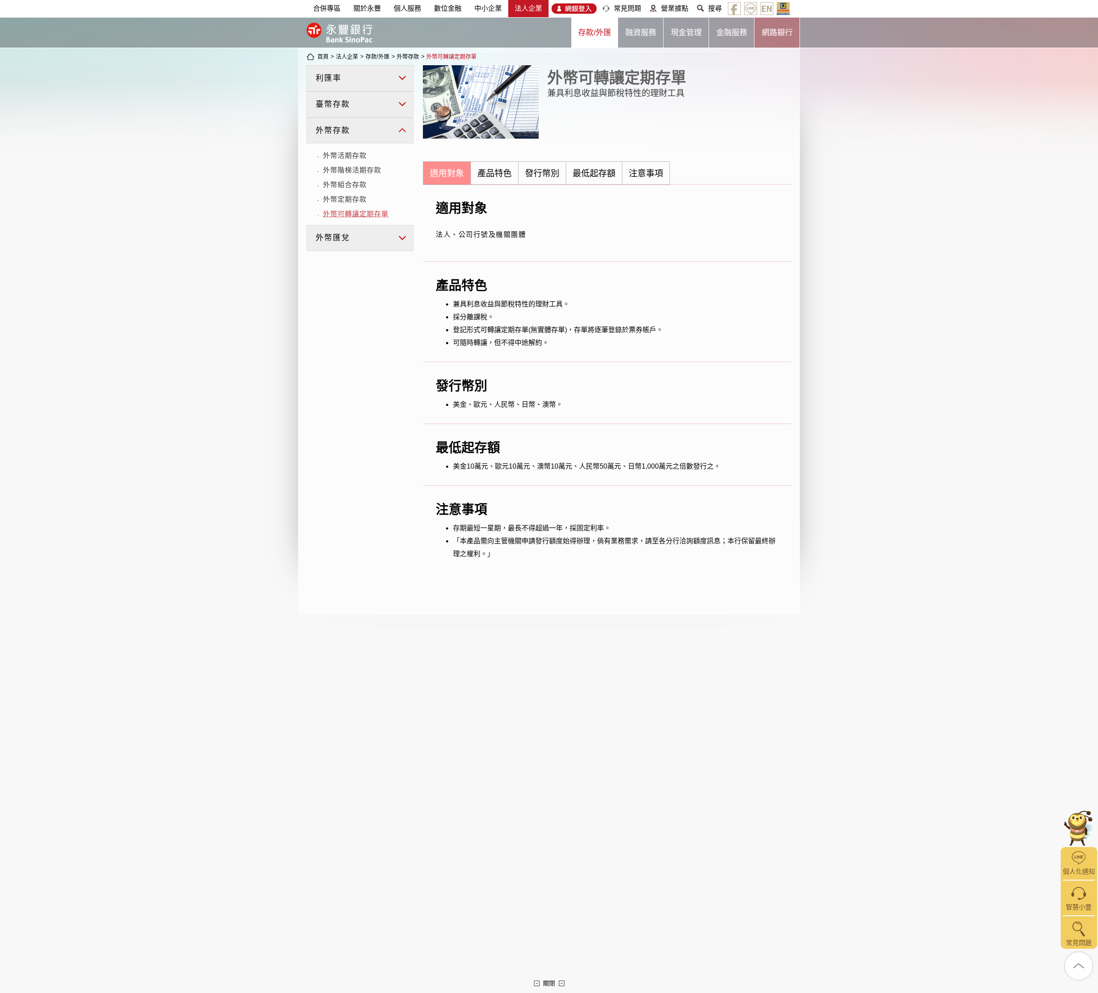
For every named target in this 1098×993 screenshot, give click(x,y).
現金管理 (686, 32)
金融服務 (731, 32)
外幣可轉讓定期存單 (451, 56)
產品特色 (494, 173)
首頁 (323, 56)
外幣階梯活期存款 (352, 170)
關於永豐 (367, 8)
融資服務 (640, 32)
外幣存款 (408, 56)
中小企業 (488, 8)
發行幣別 (542, 173)
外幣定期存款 (345, 199)
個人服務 (407, 8)
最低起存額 (594, 173)
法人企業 (528, 8)
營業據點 (674, 8)
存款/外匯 (594, 32)
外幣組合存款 (345, 184)
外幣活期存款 (345, 155)
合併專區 (327, 8)
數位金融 (448, 8)
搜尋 (715, 8)
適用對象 (447, 173)
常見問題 (627, 8)
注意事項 (646, 173)
